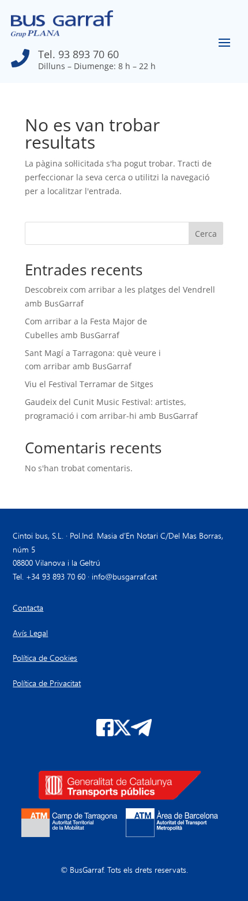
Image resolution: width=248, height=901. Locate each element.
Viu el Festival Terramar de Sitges (89, 383)
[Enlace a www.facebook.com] (105, 733)
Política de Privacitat (47, 682)
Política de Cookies (45, 657)
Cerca (206, 233)
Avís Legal (30, 632)
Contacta (28, 607)
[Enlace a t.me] (141, 733)
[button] (83, 55)
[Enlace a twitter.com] (122, 733)
